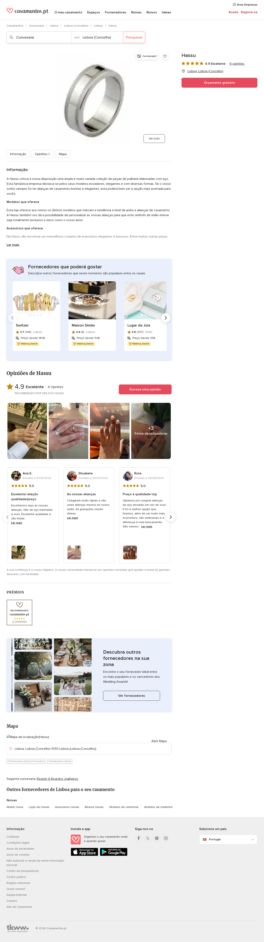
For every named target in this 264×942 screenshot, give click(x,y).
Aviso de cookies (18, 854)
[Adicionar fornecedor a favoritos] (165, 56)
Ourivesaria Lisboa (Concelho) (26, 761)
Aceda (233, 12)
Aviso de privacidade (20, 848)
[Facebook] (138, 838)
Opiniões (42, 154)
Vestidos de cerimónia (123, 807)
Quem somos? (16, 889)
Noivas (136, 12)
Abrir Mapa (159, 741)
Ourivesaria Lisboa (59, 761)
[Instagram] (166, 838)
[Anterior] (12, 317)
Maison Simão (83, 325)
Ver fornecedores (131, 696)
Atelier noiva (15, 807)
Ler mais (13, 245)
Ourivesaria (37, 25)
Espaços (93, 12)
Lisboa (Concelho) (76, 25)
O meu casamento (68, 12)
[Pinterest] (156, 838)
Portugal (214, 839)
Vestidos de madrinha (158, 807)
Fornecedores (115, 12)
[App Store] (84, 855)
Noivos (151, 12)
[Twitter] (147, 838)
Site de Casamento (19, 907)
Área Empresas (246, 4)
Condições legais (18, 842)
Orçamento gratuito (219, 83)
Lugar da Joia (138, 325)
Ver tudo (154, 138)
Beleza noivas (94, 807)
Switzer (22, 325)
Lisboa (54, 25)
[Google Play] (113, 855)
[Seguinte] (165, 317)
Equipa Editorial (17, 895)
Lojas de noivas (39, 807)
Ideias (166, 12)
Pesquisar (134, 37)
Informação (18, 154)
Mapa (63, 154)
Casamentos (15, 25)
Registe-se (249, 12)
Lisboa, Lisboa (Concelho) (205, 71)
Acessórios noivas (67, 807)
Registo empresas (19, 883)
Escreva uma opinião (145, 389)
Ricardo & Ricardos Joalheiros (57, 779)
